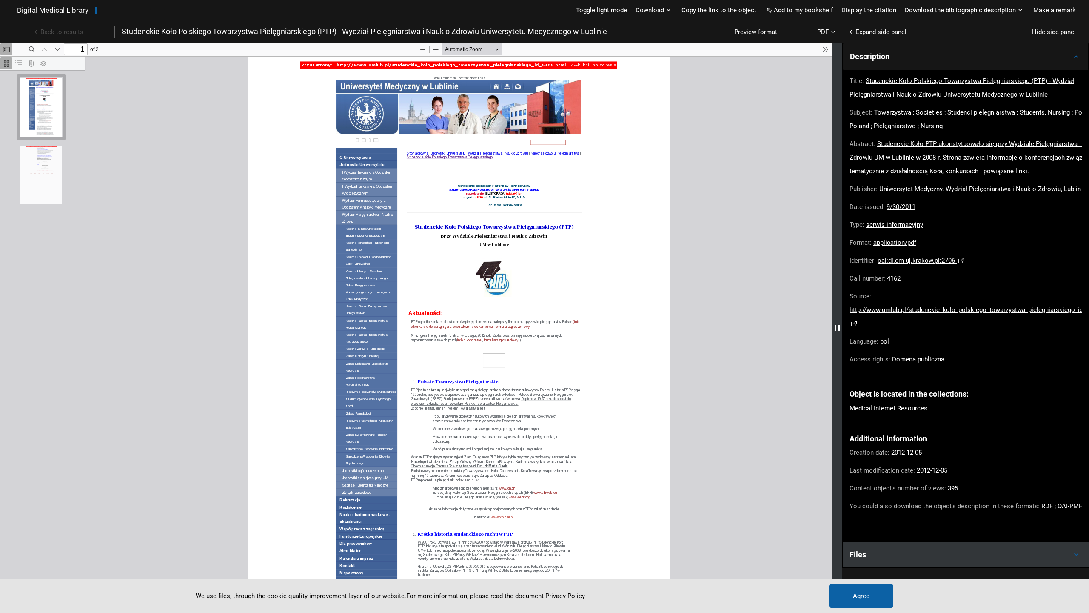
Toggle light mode (601, 10)
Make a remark (1054, 10)
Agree (861, 596)
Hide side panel (1054, 32)
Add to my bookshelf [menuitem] (803, 10)
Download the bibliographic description (960, 10)
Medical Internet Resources (888, 408)
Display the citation (868, 10)
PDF (823, 32)
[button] (966, 56)
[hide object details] (837, 328)
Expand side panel (881, 32)
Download (650, 10)
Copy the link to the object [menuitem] (718, 10)
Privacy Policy (565, 596)
